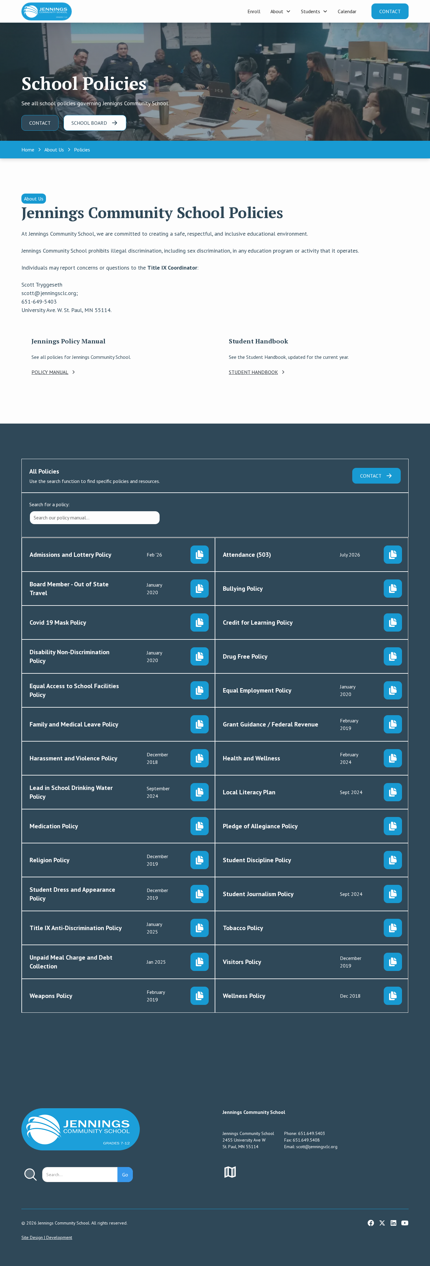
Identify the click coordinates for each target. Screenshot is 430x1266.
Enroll (253, 11)
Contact (390, 11)
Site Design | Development (46, 1237)
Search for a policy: (49, 504)
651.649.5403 (311, 1133)
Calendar (347, 11)
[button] (280, 11)
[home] (46, 11)
